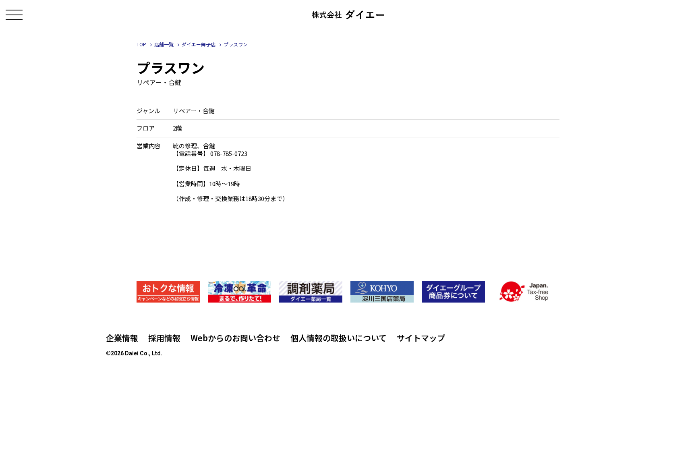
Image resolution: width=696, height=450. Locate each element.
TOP (141, 44)
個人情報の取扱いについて (338, 338)
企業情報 (122, 338)
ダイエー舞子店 (198, 44)
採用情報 (164, 338)
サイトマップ (421, 338)
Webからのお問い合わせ (235, 338)
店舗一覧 (164, 44)
